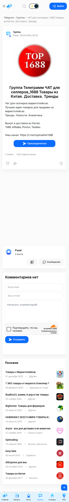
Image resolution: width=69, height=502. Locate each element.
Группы (20, 17)
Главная (5, 500)
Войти (60, 6)
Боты (28, 500)
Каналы (17, 500)
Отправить (19, 339)
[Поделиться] (15, 163)
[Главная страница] (9, 6)
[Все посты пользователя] (32, 262)
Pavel (18, 250)
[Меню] (4, 6)
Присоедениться (36, 143)
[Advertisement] (34, 207)
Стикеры (52, 500)
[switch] (22, 6)
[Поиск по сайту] (24, 6)
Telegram (9, 17)
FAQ (64, 500)
